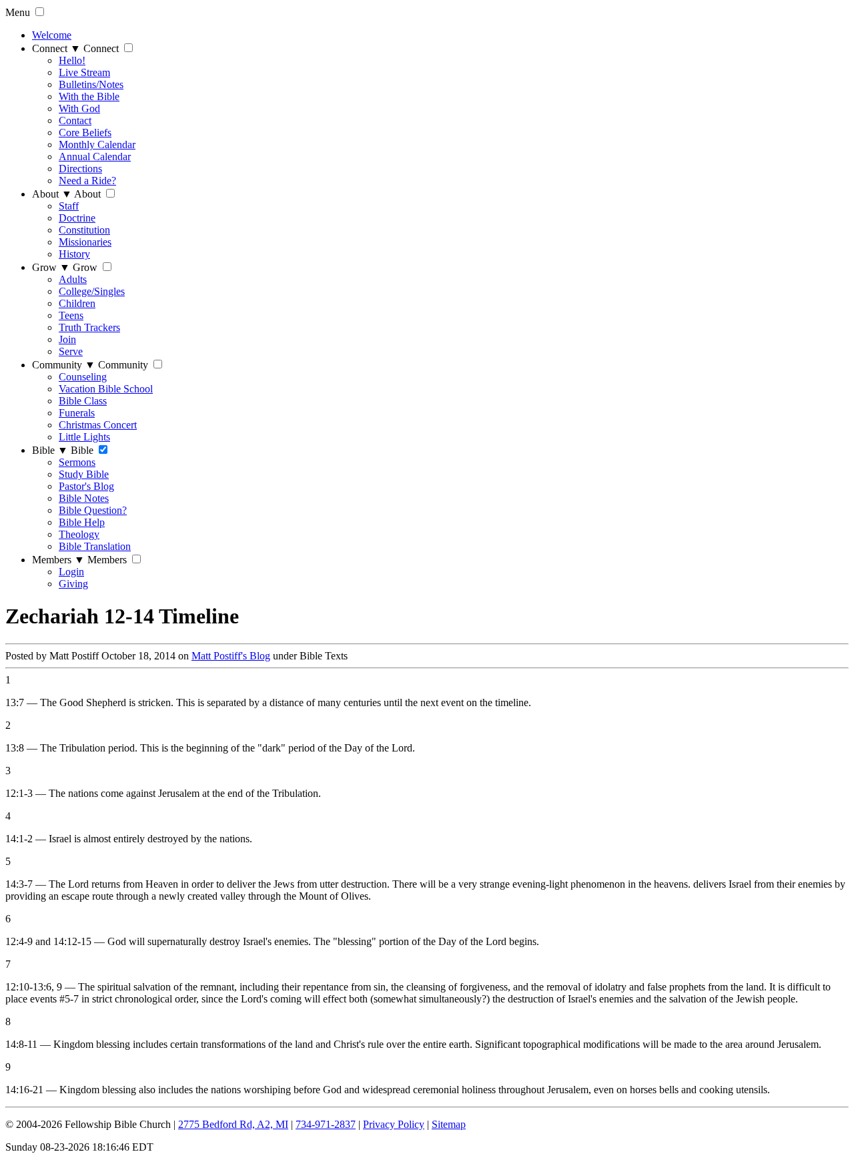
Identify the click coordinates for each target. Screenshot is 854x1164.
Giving (73, 583)
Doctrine (77, 218)
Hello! (72, 60)
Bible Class (83, 400)
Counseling (83, 376)
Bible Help (82, 522)
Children (77, 303)
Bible (50, 450)
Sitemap (449, 1124)
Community (63, 364)
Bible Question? (93, 510)
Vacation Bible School (106, 388)
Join (67, 339)
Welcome (51, 35)
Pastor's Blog (86, 486)
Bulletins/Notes (91, 84)
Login (71, 571)
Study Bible (84, 474)
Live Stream (84, 72)
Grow (51, 267)
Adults (73, 279)
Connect (56, 48)
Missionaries (85, 242)
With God (79, 108)
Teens (71, 315)
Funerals (77, 412)
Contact (75, 120)
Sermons (77, 462)
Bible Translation (95, 546)
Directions (80, 168)
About (52, 194)
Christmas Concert (98, 424)
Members (58, 559)
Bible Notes (84, 498)
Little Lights (84, 437)
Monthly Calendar (97, 144)
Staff (69, 206)
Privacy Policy (393, 1124)
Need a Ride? (87, 180)
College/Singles (92, 291)
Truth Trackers (89, 327)
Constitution (84, 230)
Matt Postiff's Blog (230, 655)
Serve (71, 351)
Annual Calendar (95, 156)
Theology (79, 534)
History (74, 254)
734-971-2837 (326, 1124)
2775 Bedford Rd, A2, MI (233, 1124)
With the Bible (89, 96)
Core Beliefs (85, 132)
